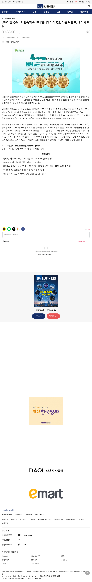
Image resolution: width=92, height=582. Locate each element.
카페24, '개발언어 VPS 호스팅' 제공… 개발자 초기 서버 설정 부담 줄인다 (37, 166)
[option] (46, 411)
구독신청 (38, 316)
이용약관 (32, 519)
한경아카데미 (6, 560)
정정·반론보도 (70, 519)
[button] (88, 2)
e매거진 (81, 2)
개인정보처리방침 (44, 519)
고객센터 (81, 519)
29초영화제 (35, 564)
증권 (34, 12)
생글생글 (64, 560)
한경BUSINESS (10, 18)
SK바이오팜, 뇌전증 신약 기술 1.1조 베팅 (22, 162)
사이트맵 (5, 523)
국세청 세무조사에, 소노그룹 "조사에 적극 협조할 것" (28, 158)
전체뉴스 (5, 12)
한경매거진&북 (6, 2)
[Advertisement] (46, 359)
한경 (7, 514)
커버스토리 (20, 12)
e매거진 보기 (53, 316)
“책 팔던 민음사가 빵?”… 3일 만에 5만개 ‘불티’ (24, 174)
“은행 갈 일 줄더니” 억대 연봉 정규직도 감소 (24, 170)
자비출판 (70, 2)
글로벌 (70, 12)
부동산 (46, 12)
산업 (58, 12)
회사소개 (5, 519)
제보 (75, 2)
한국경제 (5, 556)
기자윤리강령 (58, 519)
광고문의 (23, 519)
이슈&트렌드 (85, 12)
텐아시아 (34, 560)
